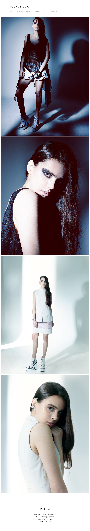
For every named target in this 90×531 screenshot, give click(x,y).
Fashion (20, 11)
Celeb (36, 11)
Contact (54, 11)
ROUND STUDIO (19, 6)
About (12, 11)
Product (45, 11)
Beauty (28, 11)
